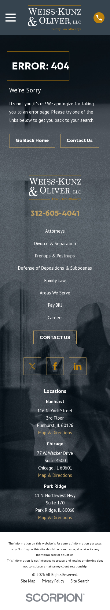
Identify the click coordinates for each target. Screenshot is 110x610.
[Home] (54, 18)
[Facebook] (55, 366)
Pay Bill (55, 305)
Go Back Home (32, 140)
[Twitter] (32, 366)
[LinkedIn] (77, 366)
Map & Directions (55, 433)
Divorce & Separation (55, 243)
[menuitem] (28, 581)
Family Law (55, 280)
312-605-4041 (55, 213)
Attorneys (55, 231)
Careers (55, 317)
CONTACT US (55, 337)
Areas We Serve (55, 293)
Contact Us (80, 140)
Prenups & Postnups (55, 256)
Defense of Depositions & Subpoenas (55, 268)
